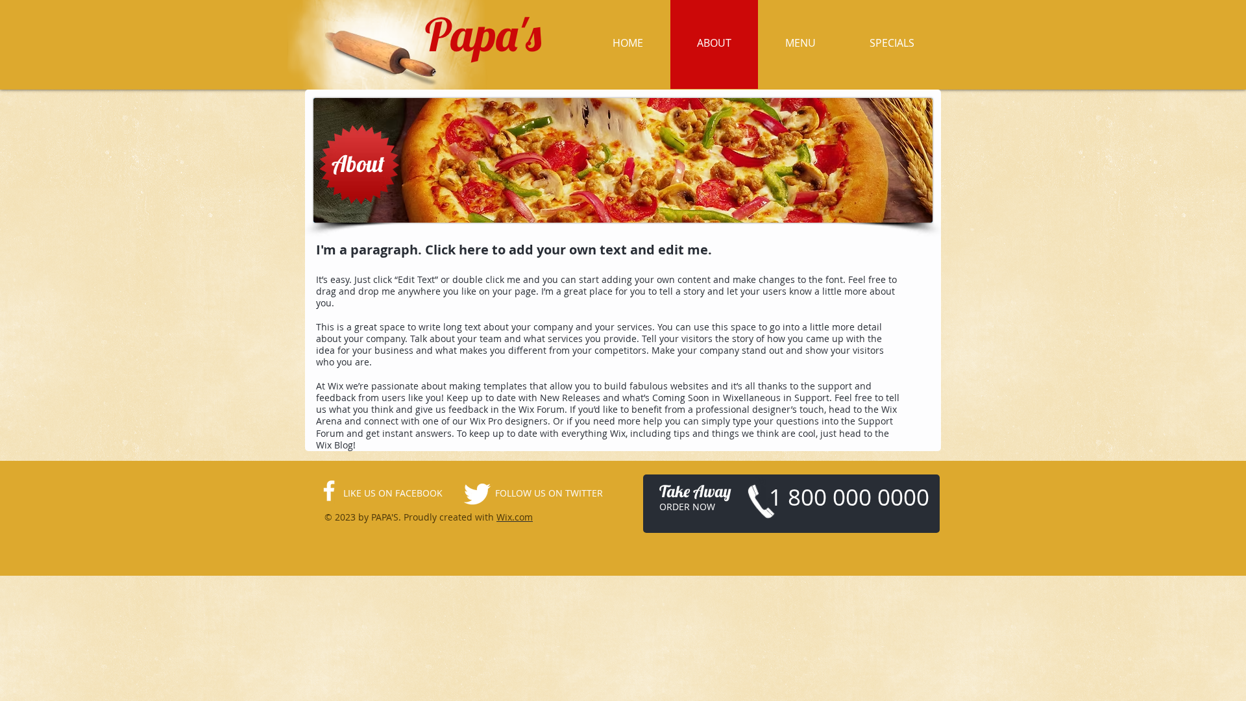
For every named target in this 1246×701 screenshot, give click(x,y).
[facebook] (329, 490)
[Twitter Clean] (477, 494)
